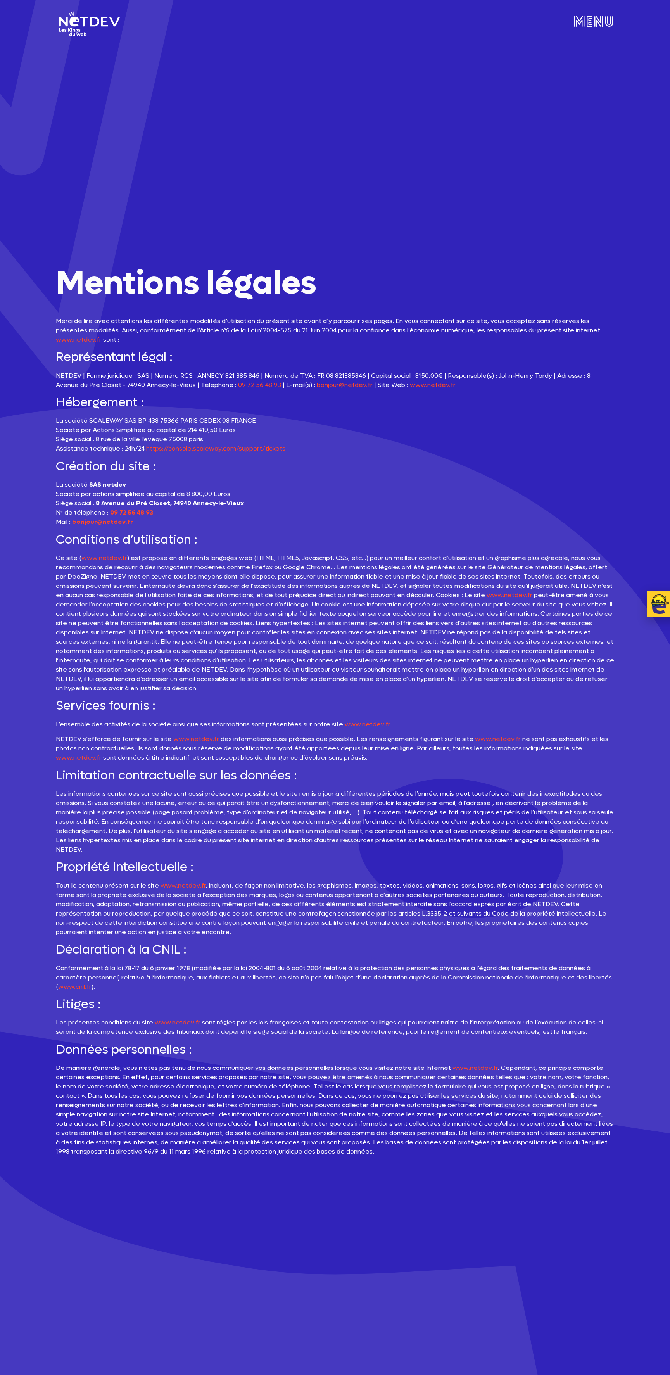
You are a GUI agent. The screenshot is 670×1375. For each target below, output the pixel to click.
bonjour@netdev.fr (345, 385)
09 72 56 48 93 (259, 385)
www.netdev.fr (79, 339)
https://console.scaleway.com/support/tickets (215, 448)
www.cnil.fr (75, 987)
